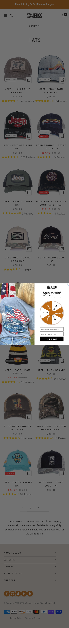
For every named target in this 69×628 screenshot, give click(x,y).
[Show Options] (62, 329)
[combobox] (51, 329)
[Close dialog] (68, 285)
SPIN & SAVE (52, 339)
